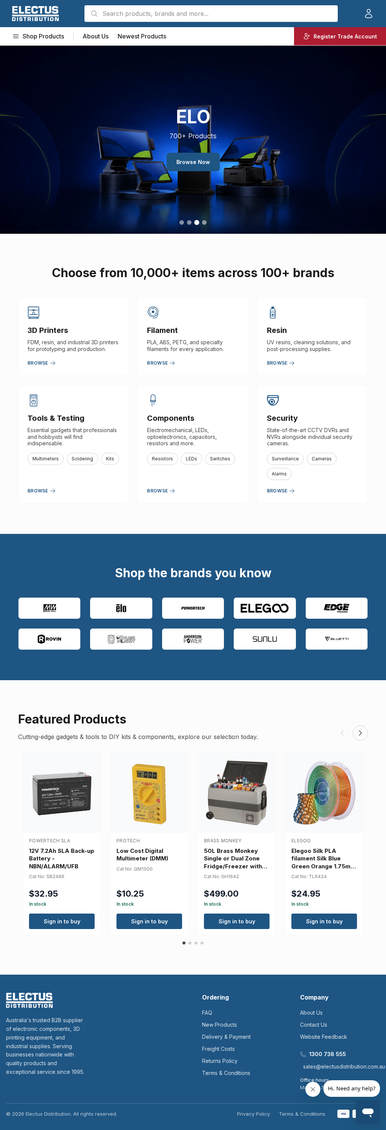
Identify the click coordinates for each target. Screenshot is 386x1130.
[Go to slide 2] (189, 222)
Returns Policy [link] (219, 1061)
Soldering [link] (82, 459)
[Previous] (342, 733)
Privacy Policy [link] (253, 1114)
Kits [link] (110, 459)
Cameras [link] (322, 459)
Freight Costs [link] (218, 1049)
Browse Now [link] (193, 162)
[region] (193, 139)
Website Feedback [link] (323, 1036)
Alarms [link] (279, 474)
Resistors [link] (162, 459)
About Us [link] (96, 36)
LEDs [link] (191, 459)
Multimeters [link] (45, 459)
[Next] (360, 733)
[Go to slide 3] (196, 222)
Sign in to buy (62, 921)
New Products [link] (219, 1024)
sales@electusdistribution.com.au (344, 1066)
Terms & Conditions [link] (226, 1073)
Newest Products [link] (142, 36)
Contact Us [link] (313, 1024)
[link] (35, 13)
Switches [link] (220, 459)
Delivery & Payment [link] (226, 1036)
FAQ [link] (207, 1012)
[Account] (368, 13)
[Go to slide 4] (204, 222)
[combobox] (211, 13)
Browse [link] (38, 363)
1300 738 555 (327, 1054)
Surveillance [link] (285, 459)
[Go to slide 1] (181, 222)
